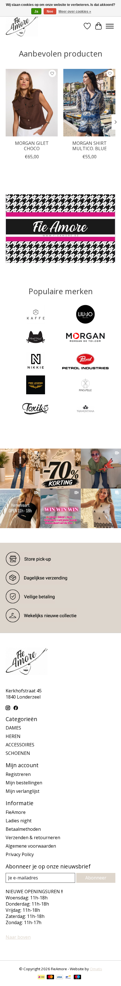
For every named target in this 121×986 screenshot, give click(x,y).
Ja (36, 11)
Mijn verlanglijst (22, 791)
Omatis (96, 968)
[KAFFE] (35, 315)
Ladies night (19, 821)
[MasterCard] (50, 977)
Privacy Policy (20, 854)
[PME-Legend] (35, 385)
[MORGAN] (85, 338)
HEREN (13, 736)
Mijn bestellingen (24, 783)
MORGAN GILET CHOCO (32, 146)
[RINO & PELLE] (85, 385)
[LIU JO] (85, 315)
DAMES (13, 728)
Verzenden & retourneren (33, 837)
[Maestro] (77, 977)
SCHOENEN (18, 753)
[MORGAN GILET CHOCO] (32, 102)
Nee (50, 11)
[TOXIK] (35, 409)
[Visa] (59, 977)
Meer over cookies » (75, 11)
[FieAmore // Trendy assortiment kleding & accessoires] (22, 26)
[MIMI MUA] (35, 338)
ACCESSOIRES (20, 745)
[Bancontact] (68, 977)
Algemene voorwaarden (31, 846)
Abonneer (95, 878)
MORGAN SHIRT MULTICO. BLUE (89, 146)
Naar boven (18, 937)
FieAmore (16, 812)
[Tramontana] (85, 409)
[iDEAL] (41, 977)
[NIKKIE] (35, 362)
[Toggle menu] (109, 26)
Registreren (18, 774)
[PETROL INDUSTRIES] (85, 362)
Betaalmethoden (23, 829)
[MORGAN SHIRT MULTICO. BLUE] (89, 102)
